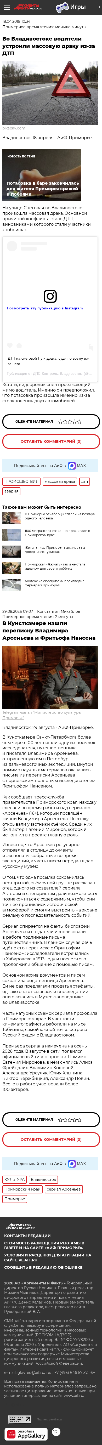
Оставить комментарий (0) (51, 441)
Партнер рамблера (49, 1419)
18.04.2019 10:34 (16, 21)
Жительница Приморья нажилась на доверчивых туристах (55, 550)
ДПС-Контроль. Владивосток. (58, 373)
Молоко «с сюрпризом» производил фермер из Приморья (54, 583)
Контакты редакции (27, 1235)
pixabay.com (13, 128)
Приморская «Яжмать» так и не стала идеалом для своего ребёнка (55, 566)
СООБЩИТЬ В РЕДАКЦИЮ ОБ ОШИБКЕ (43, 1267)
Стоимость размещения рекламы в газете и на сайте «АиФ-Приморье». (44, 1245)
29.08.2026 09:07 (17, 611)
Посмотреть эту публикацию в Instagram (45, 308)
